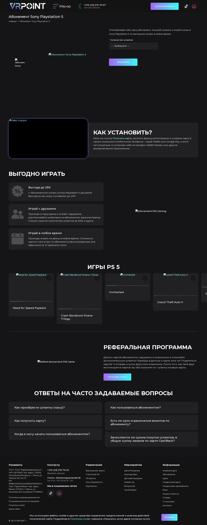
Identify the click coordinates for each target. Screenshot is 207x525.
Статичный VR (92, 474)
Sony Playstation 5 (94, 482)
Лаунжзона (91, 486)
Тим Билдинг (130, 490)
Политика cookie (80, 519)
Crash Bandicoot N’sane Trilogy (77, 317)
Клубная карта (170, 470)
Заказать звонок (92, 8)
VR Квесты (91, 478)
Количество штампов (121, 40)
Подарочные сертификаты (175, 486)
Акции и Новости (171, 494)
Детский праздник (133, 478)
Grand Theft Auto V (170, 302)
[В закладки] (49, 278)
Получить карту (122, 138)
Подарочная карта (171, 482)
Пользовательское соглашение (24, 501)
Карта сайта (14, 509)
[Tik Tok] (186, 6)
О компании (168, 501)
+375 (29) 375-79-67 (95, 5)
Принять (169, 517)
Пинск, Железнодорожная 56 (64, 478)
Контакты (167, 505)
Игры (165, 490)
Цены (165, 478)
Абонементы (169, 474)
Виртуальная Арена (95, 470)
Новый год (129, 482)
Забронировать (164, 6)
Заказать (123, 62)
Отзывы (166, 497)
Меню (65, 6)
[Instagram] (194, 6)
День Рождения (132, 470)
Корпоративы (130, 474)
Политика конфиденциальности (24, 497)
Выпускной (129, 486)
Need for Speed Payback (29, 307)
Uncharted (116, 292)
